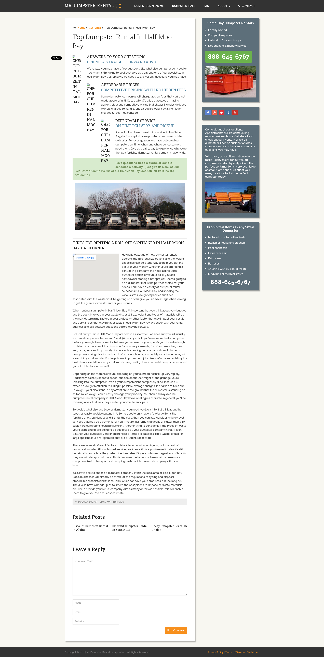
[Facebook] (208, 112)
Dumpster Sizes (183, 6)
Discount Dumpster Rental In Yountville (130, 527)
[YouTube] (235, 112)
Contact (248, 6)
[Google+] (214, 112)
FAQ (206, 6)
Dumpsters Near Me (149, 6)
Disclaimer (253, 652)
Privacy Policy (215, 652)
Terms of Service (235, 652)
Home (81, 27)
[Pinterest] (221, 112)
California (95, 27)
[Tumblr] (228, 112)
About (222, 6)
